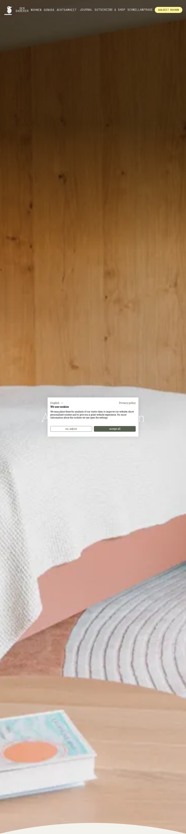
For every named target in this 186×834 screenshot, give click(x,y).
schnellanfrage (140, 9)
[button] (56, 403)
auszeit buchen (168, 9)
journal (86, 9)
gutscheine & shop (110, 9)
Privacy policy (127, 403)
